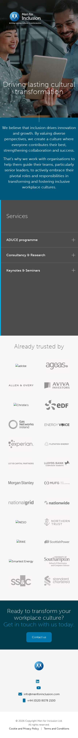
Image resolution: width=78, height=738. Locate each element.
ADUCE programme (22, 240)
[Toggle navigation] (71, 16)
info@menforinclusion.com (41, 694)
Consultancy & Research (25, 255)
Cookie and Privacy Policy (24, 728)
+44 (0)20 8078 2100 (41, 700)
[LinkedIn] (39, 681)
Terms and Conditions (56, 728)
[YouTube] (39, 688)
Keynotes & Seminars (23, 270)
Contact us (39, 637)
